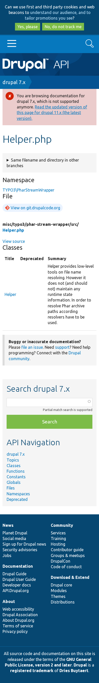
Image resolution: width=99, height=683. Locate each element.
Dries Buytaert (73, 670)
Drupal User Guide (19, 579)
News (8, 525)
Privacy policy (15, 631)
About (9, 601)
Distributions (63, 602)
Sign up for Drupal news (24, 544)
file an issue (32, 347)
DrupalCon (60, 561)
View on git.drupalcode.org (35, 207)
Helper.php (13, 230)
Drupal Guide (14, 573)
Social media (14, 538)
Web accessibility (18, 609)
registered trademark (31, 670)
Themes (58, 596)
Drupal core (61, 585)
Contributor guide (67, 549)
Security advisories (20, 549)
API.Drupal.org (16, 590)
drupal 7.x (14, 82)
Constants (16, 476)
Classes (14, 465)
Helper (10, 294)
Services (58, 533)
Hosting (58, 544)
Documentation (18, 566)
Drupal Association (20, 614)
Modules (59, 590)
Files (11, 488)
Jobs (7, 555)
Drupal (80, 665)
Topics (13, 460)
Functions (16, 471)
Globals (14, 482)
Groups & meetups (68, 555)
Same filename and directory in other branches (43, 163)
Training (58, 538)
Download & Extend (70, 577)
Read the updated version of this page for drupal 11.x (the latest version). (52, 112)
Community (62, 525)
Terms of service (18, 626)
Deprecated (17, 499)
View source (14, 241)
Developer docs (17, 585)
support (62, 347)
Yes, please (28, 26)
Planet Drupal (15, 533)
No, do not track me (63, 26)
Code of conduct (66, 566)
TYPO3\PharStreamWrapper (28, 190)
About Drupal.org (18, 620)
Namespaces (18, 493)
